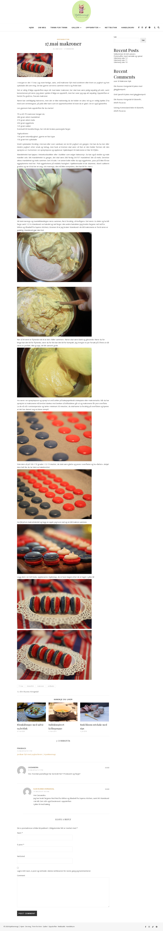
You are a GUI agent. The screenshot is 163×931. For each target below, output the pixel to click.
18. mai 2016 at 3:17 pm (35, 770)
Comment (21, 875)
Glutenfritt (30, 686)
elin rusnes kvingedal (43, 789)
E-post (20, 844)
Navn (20, 833)
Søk (115, 37)
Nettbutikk (111, 27)
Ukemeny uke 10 (120, 62)
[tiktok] (146, 27)
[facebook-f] (139, 27)
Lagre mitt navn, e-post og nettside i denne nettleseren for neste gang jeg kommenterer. (54, 871)
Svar (107, 767)
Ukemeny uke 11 (120, 60)
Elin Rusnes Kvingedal (29, 691)
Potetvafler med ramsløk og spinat (128, 56)
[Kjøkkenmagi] (81, 11)
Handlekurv (127, 27)
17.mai (21, 686)
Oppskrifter (92, 27)
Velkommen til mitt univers (124, 54)
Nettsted (21, 856)
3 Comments (69, 48)
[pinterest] (149, 27)
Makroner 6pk (125, 81)
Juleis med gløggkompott (135, 94)
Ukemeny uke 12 (120, 58)
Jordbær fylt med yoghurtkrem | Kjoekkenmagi (36, 754)
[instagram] (142, 27)
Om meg (42, 27)
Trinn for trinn (58, 27)
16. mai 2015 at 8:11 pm (24, 751)
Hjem (31, 27)
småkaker (51, 686)
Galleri (75, 27)
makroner (40, 686)
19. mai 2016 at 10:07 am (41, 791)
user (115, 81)
